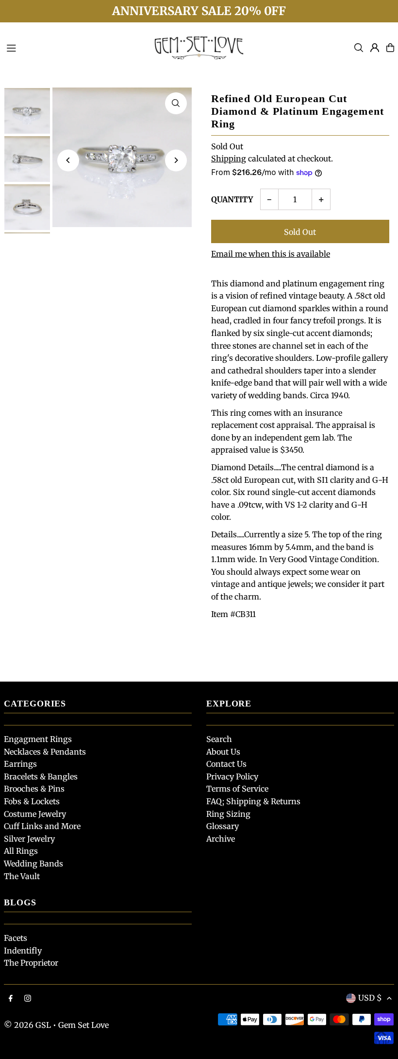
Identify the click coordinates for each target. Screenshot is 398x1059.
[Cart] (390, 47)
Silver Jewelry (29, 839)
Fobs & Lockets (32, 801)
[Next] (176, 160)
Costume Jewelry (35, 814)
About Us (223, 752)
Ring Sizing (228, 814)
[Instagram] (27, 999)
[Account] (374, 47)
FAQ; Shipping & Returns (253, 801)
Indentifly (23, 950)
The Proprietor (31, 963)
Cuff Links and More (42, 826)
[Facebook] (11, 999)
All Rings (21, 851)
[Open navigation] (73, 47)
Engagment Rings (38, 739)
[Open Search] (358, 47)
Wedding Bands (33, 863)
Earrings (20, 764)
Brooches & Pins (34, 789)
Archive (220, 839)
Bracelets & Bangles (41, 776)
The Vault (22, 876)
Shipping (228, 158)
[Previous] (68, 160)
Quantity (232, 199)
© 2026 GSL (27, 1025)
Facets (15, 938)
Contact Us (226, 764)
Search (219, 739)
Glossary (222, 826)
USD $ (370, 998)
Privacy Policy (232, 776)
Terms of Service (237, 789)
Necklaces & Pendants (45, 752)
